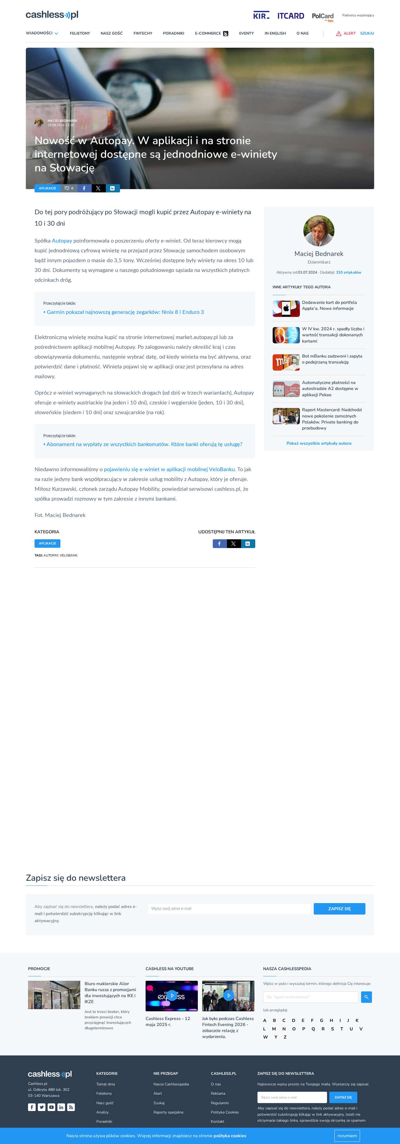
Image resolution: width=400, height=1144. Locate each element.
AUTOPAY (51, 555)
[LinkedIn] (61, 1107)
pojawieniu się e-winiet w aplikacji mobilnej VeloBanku (169, 469)
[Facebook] (32, 1107)
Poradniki (173, 33)
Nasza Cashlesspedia (171, 1084)
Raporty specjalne (168, 1112)
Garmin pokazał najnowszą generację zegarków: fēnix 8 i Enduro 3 (123, 312)
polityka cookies (230, 1136)
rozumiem (347, 1136)
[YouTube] (51, 1107)
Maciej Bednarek (62, 121)
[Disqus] (145, 636)
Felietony (80, 33)
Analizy (102, 1112)
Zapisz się (343, 1097)
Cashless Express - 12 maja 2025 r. (168, 1022)
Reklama (218, 1093)
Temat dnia (105, 1084)
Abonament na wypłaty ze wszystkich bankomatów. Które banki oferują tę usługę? (142, 444)
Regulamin (220, 1103)
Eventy (246, 33)
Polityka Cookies (225, 1112)
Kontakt (217, 1121)
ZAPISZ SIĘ (339, 909)
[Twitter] (41, 1107)
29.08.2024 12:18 (61, 125)
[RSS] (71, 1107)
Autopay (202, 212)
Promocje (39, 969)
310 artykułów (348, 272)
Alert (157, 1093)
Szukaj (158, 1103)
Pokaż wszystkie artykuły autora (319, 443)
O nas (303, 33)
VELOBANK (69, 555)
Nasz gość (112, 33)
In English (275, 33)
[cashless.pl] (52, 15)
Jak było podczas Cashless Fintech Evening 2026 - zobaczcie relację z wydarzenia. (228, 1028)
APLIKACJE (47, 188)
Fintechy (143, 33)
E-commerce (208, 33)
